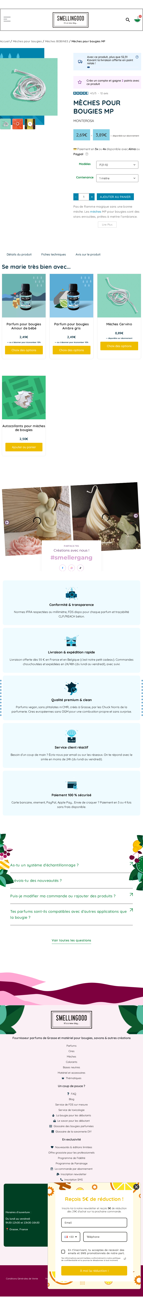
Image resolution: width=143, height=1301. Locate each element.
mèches (95, 211)
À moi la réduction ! (94, 1271)
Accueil (5, 41)
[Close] (136, 1186)
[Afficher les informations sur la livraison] (137, 57)
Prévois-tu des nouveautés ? (36, 880)
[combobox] (70, 1237)
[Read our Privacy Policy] (125, 1258)
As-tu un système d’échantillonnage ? (44, 865)
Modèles (85, 163)
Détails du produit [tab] (19, 254)
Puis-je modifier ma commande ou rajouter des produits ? (63, 896)
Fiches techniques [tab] (53, 254)
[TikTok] (80, 568)
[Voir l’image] (5, 124)
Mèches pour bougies (27, 41)
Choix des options (24, 350)
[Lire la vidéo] (30, 124)
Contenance (84, 177)
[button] (6, 522)
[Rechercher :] (127, 19)
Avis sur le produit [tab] (88, 254)
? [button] (87, 154)
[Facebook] (62, 568)
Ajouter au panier (115, 197)
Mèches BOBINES (56, 41)
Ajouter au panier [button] (24, 447)
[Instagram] (71, 568)
